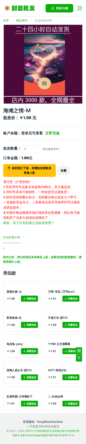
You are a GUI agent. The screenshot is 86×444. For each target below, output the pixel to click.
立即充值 (52, 133)
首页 (6, 20)
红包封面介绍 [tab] (11, 237)
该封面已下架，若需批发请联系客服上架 (31, 170)
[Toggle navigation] (79, 8)
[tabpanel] (43, 255)
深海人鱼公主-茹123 (19, 370)
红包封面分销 (57, 430)
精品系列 (21, 20)
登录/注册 (61, 8)
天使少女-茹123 (58, 317)
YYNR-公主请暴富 (59, 344)
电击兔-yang (14, 344)
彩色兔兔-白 (14, 317)
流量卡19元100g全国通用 (34, 435)
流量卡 (16, 435)
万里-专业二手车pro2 (61, 291)
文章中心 (29, 430)
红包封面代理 (72, 430)
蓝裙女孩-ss (14, 291)
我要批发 (31, 298)
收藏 (63, 170)
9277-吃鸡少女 (57, 370)
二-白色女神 (55, 396)
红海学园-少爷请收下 (19, 396)
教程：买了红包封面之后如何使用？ (28, 223)
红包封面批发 (42, 430)
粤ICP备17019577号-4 (61, 435)
